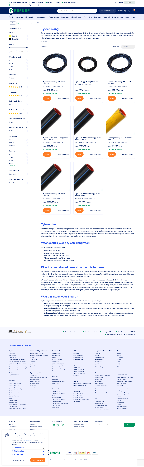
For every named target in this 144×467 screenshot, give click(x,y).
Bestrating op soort (14, 385)
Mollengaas (33, 365)
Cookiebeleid (78, 460)
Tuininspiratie (13, 426)
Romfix (119, 359)
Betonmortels (34, 367)
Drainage (97, 17)
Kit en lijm (33, 387)
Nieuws (11, 424)
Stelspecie (98, 389)
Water (12, 145)
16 (11, 154)
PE (11, 78)
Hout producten (99, 401)
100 (11, 63)
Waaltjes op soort (14, 393)
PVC (84, 17)
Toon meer (12, 165)
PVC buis (76, 353)
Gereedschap (99, 403)
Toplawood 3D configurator (125, 393)
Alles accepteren (37, 460)
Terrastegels (12, 357)
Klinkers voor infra (14, 397)
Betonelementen (57, 359)
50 (11, 60)
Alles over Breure (122, 374)
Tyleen (90, 17)
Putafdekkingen (99, 367)
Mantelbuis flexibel (79, 394)
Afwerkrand (55, 361)
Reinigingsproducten (101, 405)
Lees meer (44, 41)
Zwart (15, 39)
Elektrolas (76, 375)
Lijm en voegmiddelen (42, 17)
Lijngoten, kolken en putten (117, 17)
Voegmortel (33, 375)
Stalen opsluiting (57, 367)
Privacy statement (68, 460)
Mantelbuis (106, 17)
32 (11, 160)
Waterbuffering (99, 357)
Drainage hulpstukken (79, 385)
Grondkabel (76, 401)
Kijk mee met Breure (122, 395)
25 (11, 66)
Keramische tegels (14, 365)
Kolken (97, 355)
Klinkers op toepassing (15, 389)
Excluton (119, 353)
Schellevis (120, 355)
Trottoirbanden (13, 406)
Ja (11, 122)
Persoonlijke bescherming (102, 409)
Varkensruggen (13, 402)
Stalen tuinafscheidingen (59, 369)
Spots (53, 395)
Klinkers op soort (14, 395)
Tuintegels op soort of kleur (17, 359)
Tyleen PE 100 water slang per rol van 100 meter (88, 139)
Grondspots (55, 407)
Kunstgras (65, 17)
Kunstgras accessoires (58, 381)
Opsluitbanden (13, 373)
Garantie (119, 404)
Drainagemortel (34, 383)
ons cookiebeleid (28, 440)
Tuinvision (119, 369)
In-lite (118, 363)
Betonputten (98, 381)
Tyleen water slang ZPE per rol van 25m (54, 195)
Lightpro (119, 361)
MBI (118, 367)
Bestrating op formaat (15, 383)
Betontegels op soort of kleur (17, 361)
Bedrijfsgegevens (122, 391)
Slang (12, 174)
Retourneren (120, 402)
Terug (13, 23)
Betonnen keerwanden (101, 393)
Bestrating (19, 17)
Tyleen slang (40, 23)
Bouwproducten (99, 407)
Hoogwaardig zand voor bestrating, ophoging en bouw (39, 354)
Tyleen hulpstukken (79, 371)
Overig (133, 17)
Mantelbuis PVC (78, 397)
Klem (12, 183)
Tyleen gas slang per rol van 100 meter (120, 139)
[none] (62, 11)
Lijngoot (97, 353)
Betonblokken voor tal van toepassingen (102, 376)
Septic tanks (98, 361)
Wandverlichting (56, 401)
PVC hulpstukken (78, 355)
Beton (127, 17)
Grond (32, 357)
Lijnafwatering (99, 359)
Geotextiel (33, 361)
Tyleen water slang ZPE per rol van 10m (119, 83)
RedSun (119, 365)
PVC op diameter (78, 359)
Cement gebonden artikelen (38, 377)
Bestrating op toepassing (16, 387)
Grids (31, 363)
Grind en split (34, 359)
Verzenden (130, 425)
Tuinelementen (54, 17)
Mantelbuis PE (77, 396)
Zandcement (98, 391)
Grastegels (12, 398)
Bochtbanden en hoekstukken (17, 408)
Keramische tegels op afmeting (18, 367)
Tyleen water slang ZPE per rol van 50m (54, 83)
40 (11, 163)
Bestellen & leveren (122, 398)
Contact (119, 397)
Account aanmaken (122, 408)
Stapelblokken (56, 355)
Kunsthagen (55, 383)
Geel (14, 36)
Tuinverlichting (76, 17)
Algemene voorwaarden (56, 460)
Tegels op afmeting (14, 374)
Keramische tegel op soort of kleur (17, 370)
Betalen (119, 400)
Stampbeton (98, 387)
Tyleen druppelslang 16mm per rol (88, 82)
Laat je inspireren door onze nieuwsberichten (125, 378)
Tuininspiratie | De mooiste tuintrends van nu (124, 382)
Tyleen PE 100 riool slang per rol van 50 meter (87, 195)
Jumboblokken (13, 400)
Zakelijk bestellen (122, 406)
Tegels (11, 17)
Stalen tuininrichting (57, 365)
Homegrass (120, 357)
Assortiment (24, 23)
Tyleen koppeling (78, 369)
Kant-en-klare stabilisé (101, 385)
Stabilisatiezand (99, 383)
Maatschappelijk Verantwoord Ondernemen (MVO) (125, 388)
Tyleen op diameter (79, 373)
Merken (119, 351)
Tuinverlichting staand (58, 393)
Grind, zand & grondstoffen (30, 17)
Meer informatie (63, 98)
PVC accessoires (78, 357)
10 (11, 69)
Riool (11, 142)
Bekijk (47, 98)
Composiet (55, 371)
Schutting (54, 357)
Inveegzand (33, 385)
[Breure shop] (19, 11)
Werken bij (120, 385)
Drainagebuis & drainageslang (82, 383)
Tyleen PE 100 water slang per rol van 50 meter (55, 139)
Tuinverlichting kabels (58, 399)
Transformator (56, 405)
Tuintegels (12, 353)
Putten (97, 365)
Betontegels (12, 355)
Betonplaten (98, 379)
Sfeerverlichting (56, 397)
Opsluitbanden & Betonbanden (18, 404)
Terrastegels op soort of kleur (17, 363)
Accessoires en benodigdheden (35, 380)
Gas (11, 140)
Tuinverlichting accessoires (60, 403)
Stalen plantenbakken (58, 363)
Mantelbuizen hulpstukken (81, 399)
